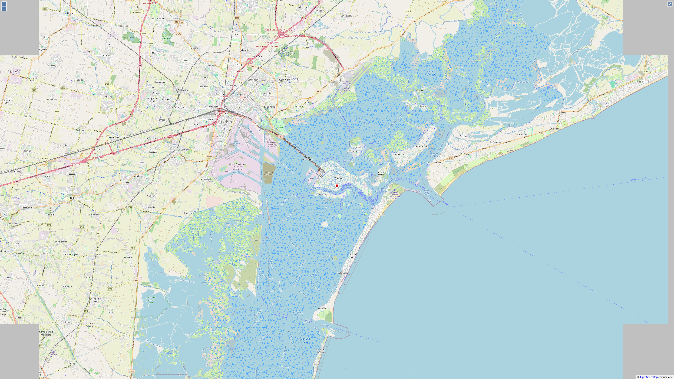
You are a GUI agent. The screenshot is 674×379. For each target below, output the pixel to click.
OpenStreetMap (649, 376)
